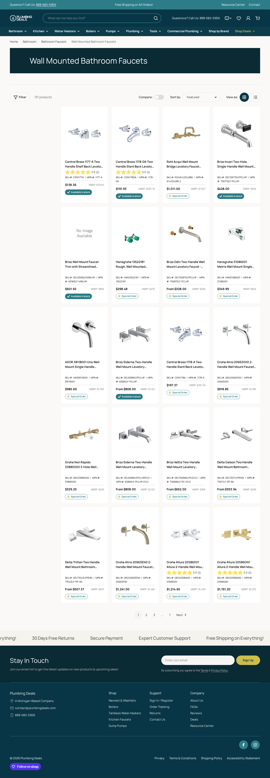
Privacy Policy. (219, 670)
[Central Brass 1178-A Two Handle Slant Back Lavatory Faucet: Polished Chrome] (186, 334)
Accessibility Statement (243, 758)
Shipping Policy (211, 758)
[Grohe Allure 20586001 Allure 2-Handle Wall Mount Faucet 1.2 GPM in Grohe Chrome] (186, 534)
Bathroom (29, 42)
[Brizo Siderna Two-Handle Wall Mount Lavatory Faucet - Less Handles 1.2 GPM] (135, 434)
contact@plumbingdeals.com (35, 708)
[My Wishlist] (238, 18)
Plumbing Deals (31, 758)
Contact (254, 5)
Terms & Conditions (182, 758)
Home (14, 42)
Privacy (159, 758)
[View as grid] (244, 97)
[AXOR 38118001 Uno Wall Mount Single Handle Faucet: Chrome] (84, 334)
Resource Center (233, 5)
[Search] (155, 18)
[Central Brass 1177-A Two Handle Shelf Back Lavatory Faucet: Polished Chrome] (84, 133)
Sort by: (175, 97)
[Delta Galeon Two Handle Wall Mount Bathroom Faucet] (236, 434)
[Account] (248, 18)
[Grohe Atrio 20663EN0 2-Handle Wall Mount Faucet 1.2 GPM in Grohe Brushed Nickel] (135, 534)
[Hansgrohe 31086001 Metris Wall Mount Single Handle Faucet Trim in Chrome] (236, 234)
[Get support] (228, 18)
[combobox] (102, 18)
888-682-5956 (46, 5)
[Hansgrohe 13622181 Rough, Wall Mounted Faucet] (135, 234)
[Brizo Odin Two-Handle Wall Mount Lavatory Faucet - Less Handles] (186, 234)
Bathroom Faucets (53, 42)
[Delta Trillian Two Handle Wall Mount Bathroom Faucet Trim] (84, 534)
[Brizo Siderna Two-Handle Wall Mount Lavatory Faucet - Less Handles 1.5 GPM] (135, 334)
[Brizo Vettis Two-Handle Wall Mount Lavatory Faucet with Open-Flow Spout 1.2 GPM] (186, 434)
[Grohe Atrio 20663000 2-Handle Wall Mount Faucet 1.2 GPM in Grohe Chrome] (236, 334)
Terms (204, 670)
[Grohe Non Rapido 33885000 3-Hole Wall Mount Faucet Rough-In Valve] (84, 434)
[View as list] (255, 97)
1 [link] (138, 615)
